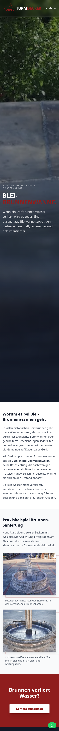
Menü (52, 8)
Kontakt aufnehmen (29, 709)
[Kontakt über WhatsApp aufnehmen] (52, 725)
